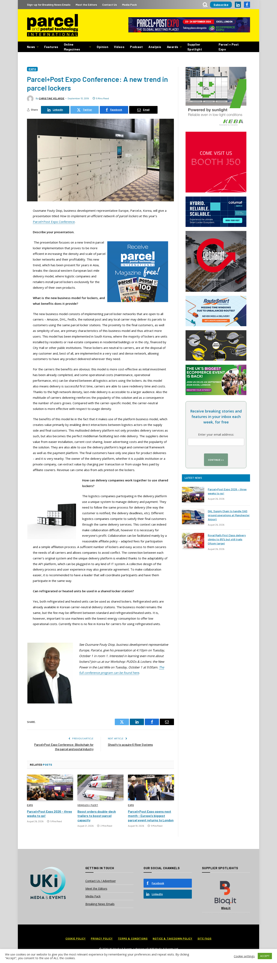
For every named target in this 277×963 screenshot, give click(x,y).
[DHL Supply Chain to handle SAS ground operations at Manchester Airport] (193, 516)
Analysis (154, 47)
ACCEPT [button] (264, 956)
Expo (32, 69)
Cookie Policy (75, 938)
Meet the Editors (86, 4)
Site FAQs (205, 938)
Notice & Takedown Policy (172, 938)
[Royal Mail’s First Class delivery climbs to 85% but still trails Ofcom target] (193, 540)
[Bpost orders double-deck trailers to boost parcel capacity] (100, 788)
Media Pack (129, 4)
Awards (172, 47)
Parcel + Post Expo (229, 47)
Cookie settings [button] (244, 956)
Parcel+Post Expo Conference (54, 222)
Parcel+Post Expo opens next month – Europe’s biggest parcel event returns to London (151, 815)
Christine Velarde (51, 98)
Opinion (102, 47)
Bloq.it (226, 908)
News (31, 47)
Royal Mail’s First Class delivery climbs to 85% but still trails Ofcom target (227, 539)
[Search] (205, 4)
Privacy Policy (102, 938)
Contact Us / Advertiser (100, 881)
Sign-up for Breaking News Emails (48, 4)
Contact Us (109, 4)
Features (51, 47)
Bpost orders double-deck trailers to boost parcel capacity (96, 815)
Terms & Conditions (133, 938)
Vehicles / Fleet (87, 805)
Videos (119, 47)
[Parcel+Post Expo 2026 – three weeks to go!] (50, 788)
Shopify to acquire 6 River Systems (130, 744)
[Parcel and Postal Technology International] (52, 25)
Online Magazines (72, 47)
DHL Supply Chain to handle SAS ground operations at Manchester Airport (229, 515)
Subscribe (221, 4)
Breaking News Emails (100, 904)
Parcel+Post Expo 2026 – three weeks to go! (49, 813)
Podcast (136, 47)
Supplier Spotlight (194, 47)
